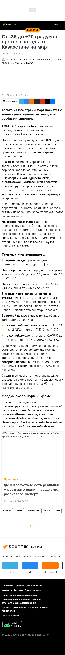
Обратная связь (10, 615)
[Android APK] (12, 625)
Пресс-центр (12, 479)
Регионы (47, 510)
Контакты (7, 590)
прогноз (7, 510)
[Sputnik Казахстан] (10, 25)
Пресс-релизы (33, 590)
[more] (59, 500)
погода (18, 510)
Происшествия (11, 556)
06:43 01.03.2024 (11, 53)
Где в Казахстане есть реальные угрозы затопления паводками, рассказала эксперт (32, 489)
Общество (40, 556)
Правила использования (28, 585)
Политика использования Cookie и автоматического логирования (21, 601)
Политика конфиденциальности (19, 594)
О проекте (7, 585)
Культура (55, 556)
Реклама (18, 590)
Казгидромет (32, 510)
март (57, 510)
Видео (27, 556)
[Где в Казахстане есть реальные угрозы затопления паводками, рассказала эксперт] (32, 454)
